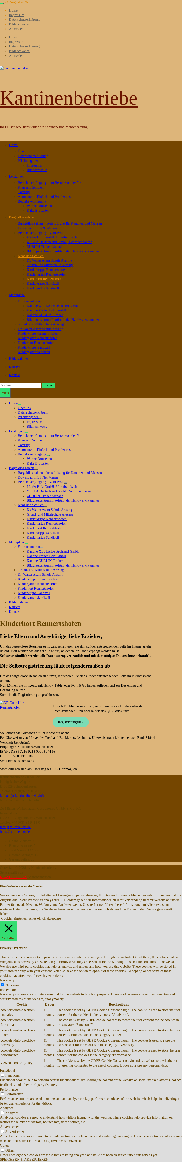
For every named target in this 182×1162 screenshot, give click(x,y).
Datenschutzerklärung (24, 19)
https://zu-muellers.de (15, 831)
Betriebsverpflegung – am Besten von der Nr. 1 (51, 183)
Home (13, 10)
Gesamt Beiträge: (21, 855)
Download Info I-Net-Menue (38, 228)
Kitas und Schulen (31, 187)
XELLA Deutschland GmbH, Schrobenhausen (59, 242)
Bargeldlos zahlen (21, 217)
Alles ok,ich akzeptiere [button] (45, 918)
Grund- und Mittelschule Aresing (50, 265)
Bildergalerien (19, 358)
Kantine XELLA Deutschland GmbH (53, 306)
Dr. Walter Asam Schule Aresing (49, 260)
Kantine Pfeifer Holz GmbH (46, 310)
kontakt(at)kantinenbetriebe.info (22, 796)
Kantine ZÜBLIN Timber (45, 315)
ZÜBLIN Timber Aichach (45, 246)
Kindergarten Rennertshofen (46, 274)
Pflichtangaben (28, 161)
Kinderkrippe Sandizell (43, 283)
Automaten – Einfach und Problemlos (44, 197)
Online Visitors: (20, 841)
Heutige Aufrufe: (21, 845)
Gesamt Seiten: (20, 859)
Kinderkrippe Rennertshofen (47, 270)
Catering (24, 192)
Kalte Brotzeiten (38, 210)
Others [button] (4, 1145)
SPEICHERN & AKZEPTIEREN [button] (24, 1159)
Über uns (24, 151)
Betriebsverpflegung (32, 201)
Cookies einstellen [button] (14, 918)
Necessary (12, 985)
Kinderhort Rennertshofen (45, 279)
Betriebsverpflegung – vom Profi (41, 233)
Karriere (14, 367)
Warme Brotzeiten (39, 206)
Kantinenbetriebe (69, 98)
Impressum (16, 15)
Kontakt (14, 375)
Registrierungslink (70, 722)
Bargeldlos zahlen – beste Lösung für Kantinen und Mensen (60, 223)
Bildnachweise (19, 24)
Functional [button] (7, 1070)
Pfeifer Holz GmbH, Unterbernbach (52, 237)
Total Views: (18, 850)
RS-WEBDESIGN (13, 877)
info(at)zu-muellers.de (15, 827)
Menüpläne (17, 295)
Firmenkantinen (29, 301)
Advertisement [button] (10, 1127)
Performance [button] (9, 1089)
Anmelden (16, 29)
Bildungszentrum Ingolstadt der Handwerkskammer (63, 251)
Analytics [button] (6, 1108)
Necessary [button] (7, 980)
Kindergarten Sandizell (43, 288)
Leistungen (16, 176)
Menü (5, 392)
